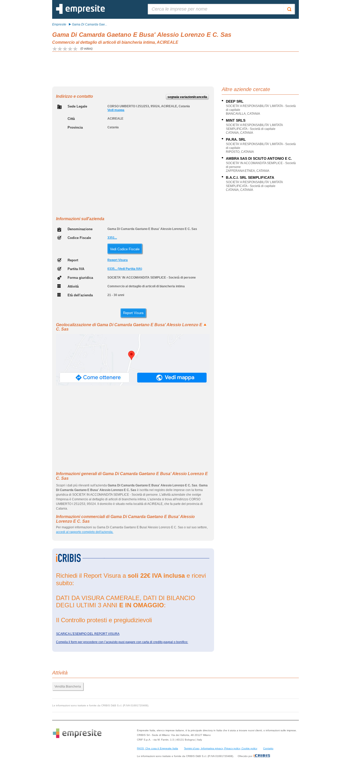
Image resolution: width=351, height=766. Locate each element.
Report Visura (117, 260)
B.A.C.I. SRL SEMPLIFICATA (250, 177)
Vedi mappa (115, 110)
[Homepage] (80, 13)
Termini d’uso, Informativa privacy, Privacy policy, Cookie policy (220, 748)
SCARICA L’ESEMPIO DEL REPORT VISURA (87, 634)
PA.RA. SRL (236, 139)
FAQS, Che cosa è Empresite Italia (157, 748)
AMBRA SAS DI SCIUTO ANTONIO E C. (259, 158)
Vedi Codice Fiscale (125, 249)
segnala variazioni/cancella (187, 97)
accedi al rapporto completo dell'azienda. (84, 532)
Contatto (268, 748)
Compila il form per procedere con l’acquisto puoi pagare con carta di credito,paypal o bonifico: (122, 642)
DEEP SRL (235, 101)
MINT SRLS (235, 120)
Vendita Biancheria (67, 686)
